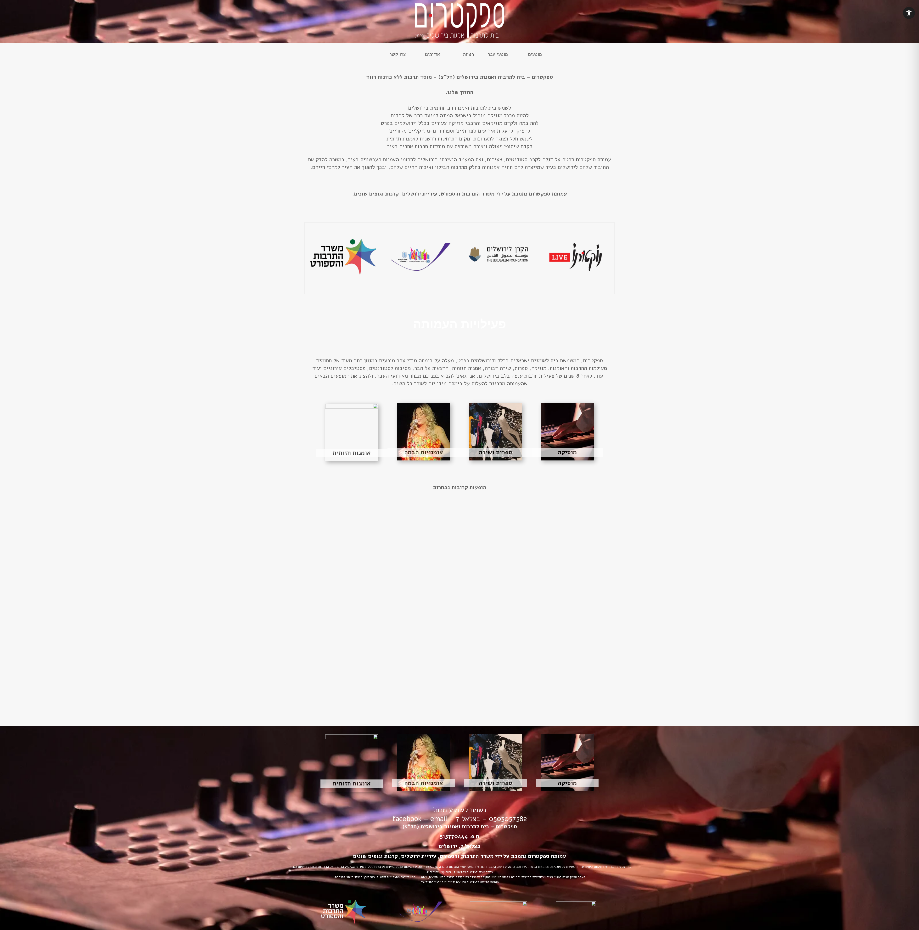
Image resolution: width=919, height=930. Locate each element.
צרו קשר (397, 55)
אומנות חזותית (352, 453)
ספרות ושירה (495, 452)
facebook (407, 819)
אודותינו (432, 55)
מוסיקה (567, 452)
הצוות (468, 55)
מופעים (535, 55)
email (438, 819)
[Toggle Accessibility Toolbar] (908, 12)
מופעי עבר (498, 55)
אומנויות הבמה (423, 452)
